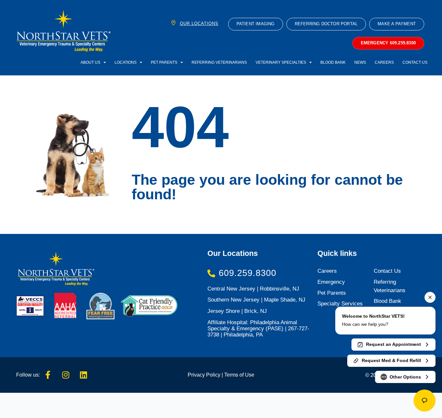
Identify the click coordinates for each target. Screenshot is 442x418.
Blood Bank (333, 62)
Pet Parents (164, 62)
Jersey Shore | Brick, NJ (237, 311)
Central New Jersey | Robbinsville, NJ (253, 289)
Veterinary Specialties (281, 62)
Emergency (331, 282)
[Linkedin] (83, 375)
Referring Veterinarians (219, 62)
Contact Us (415, 62)
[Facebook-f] (48, 375)
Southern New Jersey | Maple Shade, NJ (256, 300)
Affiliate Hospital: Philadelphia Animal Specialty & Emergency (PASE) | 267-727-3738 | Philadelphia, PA (258, 328)
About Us (90, 62)
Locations (126, 62)
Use (249, 375)
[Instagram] (66, 375)
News (360, 62)
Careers (384, 62)
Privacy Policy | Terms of (216, 375)
